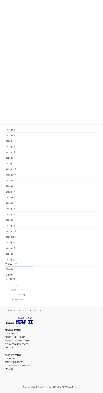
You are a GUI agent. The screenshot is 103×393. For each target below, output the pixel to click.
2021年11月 (11, 237)
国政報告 (10, 269)
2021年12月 (11, 231)
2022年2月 (10, 220)
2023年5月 (10, 135)
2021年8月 (10, 254)
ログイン (14, 285)
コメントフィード (18, 295)
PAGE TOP (98, 378)
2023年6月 (10, 130)
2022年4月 (10, 209)
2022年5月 (10, 203)
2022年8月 (10, 186)
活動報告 (10, 275)
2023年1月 (10, 158)
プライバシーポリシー (16, 310)
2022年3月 (10, 214)
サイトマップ (35, 310)
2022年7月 (10, 192)
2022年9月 (10, 180)
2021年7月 (10, 260)
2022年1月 (10, 226)
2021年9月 (10, 248)
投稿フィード (16, 290)
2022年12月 (11, 163)
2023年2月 (10, 152)
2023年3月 (10, 147)
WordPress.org (17, 299)
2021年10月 (11, 243)
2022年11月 (11, 169)
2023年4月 (10, 141)
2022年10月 (11, 175)
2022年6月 (10, 197)
